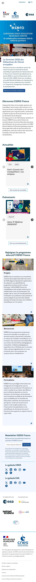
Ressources (9, 328)
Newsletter (22, 2)
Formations (9, 380)
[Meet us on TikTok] (12, 473)
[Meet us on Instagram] (21, 470)
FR (31, 2)
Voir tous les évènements (18, 243)
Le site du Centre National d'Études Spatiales (13, 576)
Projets (7, 272)
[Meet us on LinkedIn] (12, 470)
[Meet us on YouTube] (25, 470)
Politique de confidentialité (8, 569)
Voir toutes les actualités (18, 190)
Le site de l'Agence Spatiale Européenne (12, 579)
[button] (18, 167)
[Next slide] (32, 166)
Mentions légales (6, 566)
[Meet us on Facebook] (16, 470)
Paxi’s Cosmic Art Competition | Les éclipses (15, 172)
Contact (4, 572)
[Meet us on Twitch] (7, 473)
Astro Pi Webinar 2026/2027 (15, 223)
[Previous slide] (3, 166)
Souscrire (27, 445)
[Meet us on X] (7, 470)
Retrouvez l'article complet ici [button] (14, 91)
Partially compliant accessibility (10, 563)
